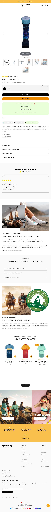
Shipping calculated (16, 82)
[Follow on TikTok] (16, 497)
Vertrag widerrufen (45, 466)
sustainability (43, 452)
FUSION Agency (30, 505)
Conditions (24, 450)
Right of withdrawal (25, 454)
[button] (5, 76)
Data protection (25, 457)
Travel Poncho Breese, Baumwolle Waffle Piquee (41, 362)
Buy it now (25, 98)
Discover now (8, 418)
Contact (43, 459)
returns (42, 447)
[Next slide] (47, 33)
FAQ (42, 457)
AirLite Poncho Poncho (9, 362)
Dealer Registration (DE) (27, 464)
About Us (43, 454)
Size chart (45, 86)
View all (25, 385)
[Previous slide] (3, 33)
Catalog (23, 466)
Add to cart (25, 94)
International (24, 459)
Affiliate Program (44, 461)
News (42, 464)
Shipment (23, 452)
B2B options (24, 461)
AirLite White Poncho (25, 361)
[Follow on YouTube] (13, 497)
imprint (23, 447)
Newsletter (43, 450)
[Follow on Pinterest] (9, 497)
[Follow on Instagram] (6, 497)
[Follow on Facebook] (2, 497)
